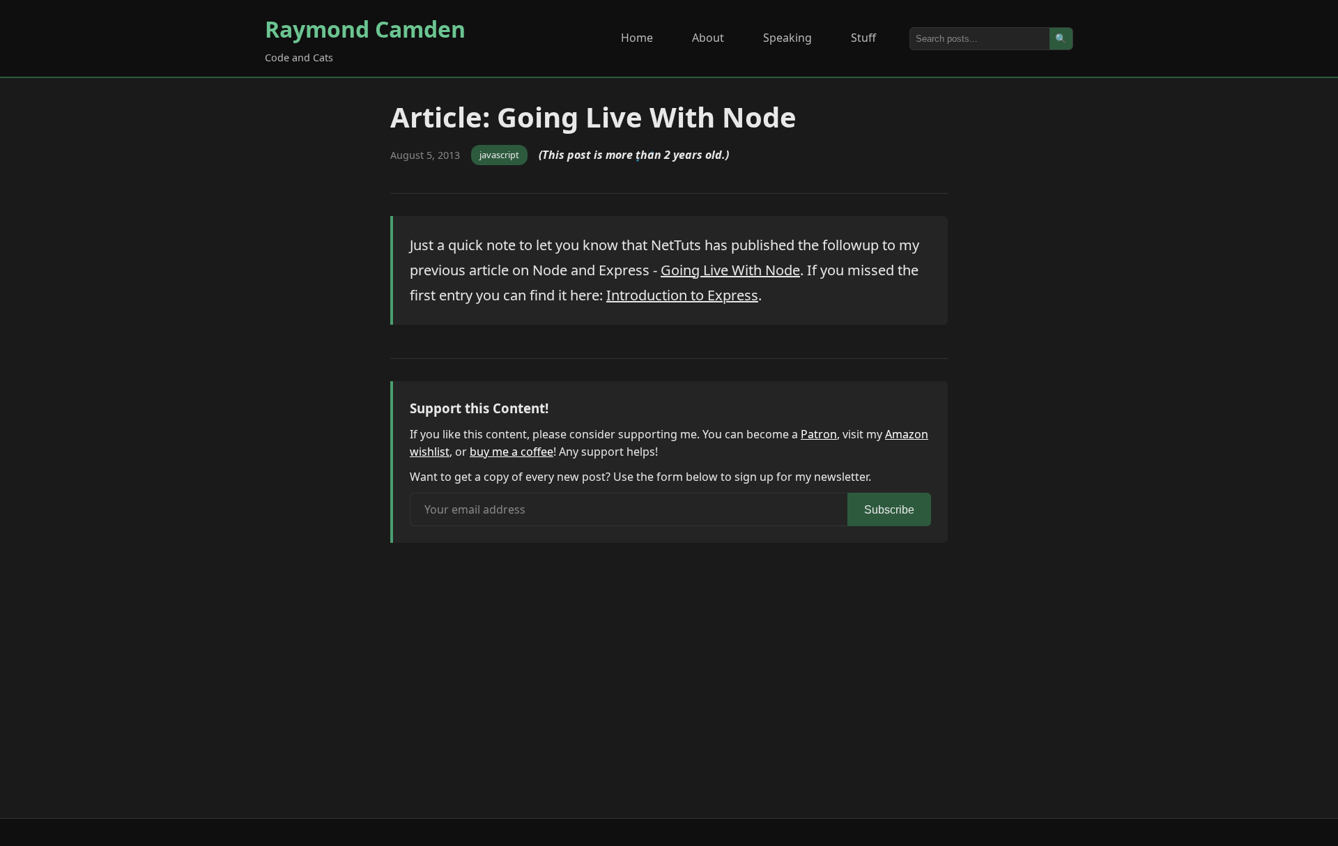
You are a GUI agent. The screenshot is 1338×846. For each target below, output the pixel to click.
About (708, 37)
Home (637, 37)
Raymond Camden (365, 29)
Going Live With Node (730, 270)
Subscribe (889, 510)
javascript (499, 154)
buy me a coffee (511, 451)
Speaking (787, 37)
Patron (819, 434)
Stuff (863, 37)
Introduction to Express (682, 295)
